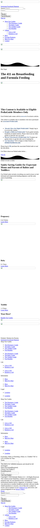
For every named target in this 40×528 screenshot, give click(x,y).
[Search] (24, 493)
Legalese (7, 392)
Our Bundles (12, 28)
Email (6, 471)
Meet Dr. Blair (9, 39)
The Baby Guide (14, 25)
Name (2, 460)
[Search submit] (1, 497)
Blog (6, 35)
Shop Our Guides (10, 21)
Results (4, 14)
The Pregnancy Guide (15, 23)
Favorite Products (10, 37)
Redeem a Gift (13, 34)
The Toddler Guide (14, 27)
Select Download (9, 467)
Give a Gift (12, 32)
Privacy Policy (20, 489)
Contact (7, 41)
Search (3, 8)
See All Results (6, 16)
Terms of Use (23, 487)
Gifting (7, 30)
